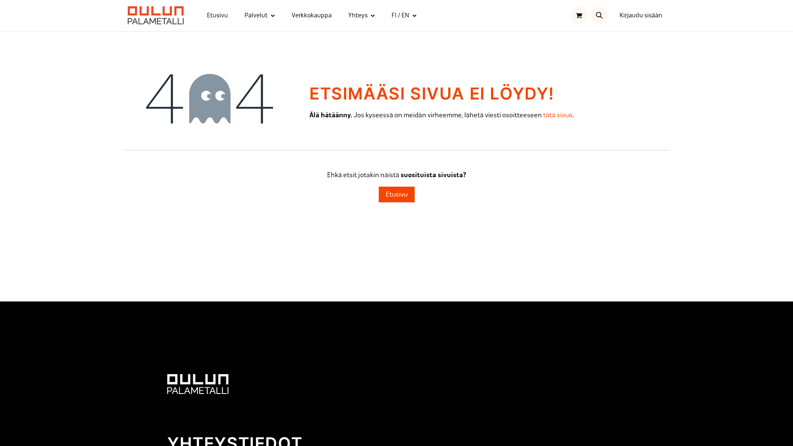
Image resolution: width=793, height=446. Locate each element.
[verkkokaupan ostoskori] (578, 15)
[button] (599, 15)
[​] (197, 383)
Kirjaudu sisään (641, 15)
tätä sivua (557, 115)
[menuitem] (217, 15)
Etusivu (397, 194)
